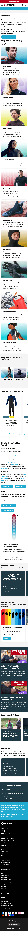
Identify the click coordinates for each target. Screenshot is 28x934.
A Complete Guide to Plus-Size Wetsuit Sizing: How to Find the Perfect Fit (10, 735)
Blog (2, 855)
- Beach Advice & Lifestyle (6, 866)
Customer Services (4, 872)
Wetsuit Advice (4, 899)
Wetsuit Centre (11, 928)
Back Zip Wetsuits (19, 486)
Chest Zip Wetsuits (6, 486)
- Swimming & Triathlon (5, 860)
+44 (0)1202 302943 (12, 836)
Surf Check (3, 853)
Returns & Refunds (4, 877)
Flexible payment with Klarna (6, 882)
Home (2, 11)
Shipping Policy (4, 886)
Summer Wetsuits (7, 379)
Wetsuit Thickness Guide (8, 505)
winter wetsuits (8, 772)
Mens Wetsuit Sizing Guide (6, 903)
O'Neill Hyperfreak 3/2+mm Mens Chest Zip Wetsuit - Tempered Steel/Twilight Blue (11, 422)
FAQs (2, 873)
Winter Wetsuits (19, 379)
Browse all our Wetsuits (8, 37)
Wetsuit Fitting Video (7, 510)
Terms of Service (4, 884)
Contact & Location (4, 851)
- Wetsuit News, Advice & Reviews (7, 857)
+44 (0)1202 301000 (10, 838)
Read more (6, 638)
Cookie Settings (4, 890)
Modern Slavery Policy (5, 893)
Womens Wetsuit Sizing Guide (7, 905)
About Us (3, 847)
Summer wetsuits (8, 768)
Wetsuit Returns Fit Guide (6, 879)
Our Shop (3, 849)
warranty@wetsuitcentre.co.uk (11, 842)
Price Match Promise (5, 881)
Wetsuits (6, 11)
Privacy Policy (4, 888)
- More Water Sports (5, 864)
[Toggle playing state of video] (14, 656)
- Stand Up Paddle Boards (6, 862)
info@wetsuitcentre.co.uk (9, 840)
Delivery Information (5, 875)
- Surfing (2, 858)
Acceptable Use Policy (5, 892)
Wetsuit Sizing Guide (5, 901)
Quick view (11, 433)
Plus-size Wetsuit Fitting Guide (7, 907)
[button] (2, 5)
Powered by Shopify (18, 928)
